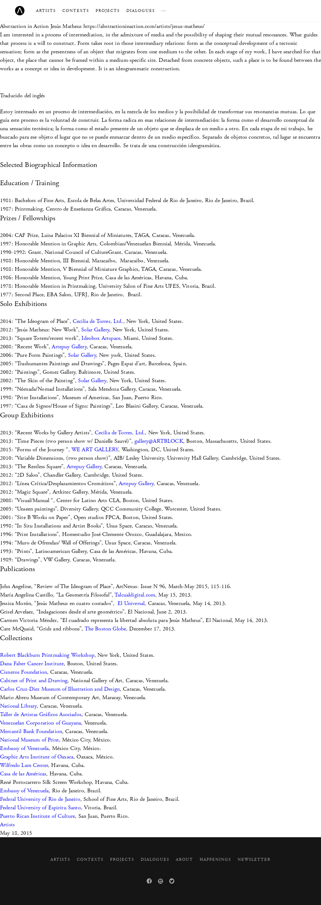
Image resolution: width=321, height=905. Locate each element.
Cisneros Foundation (23, 672)
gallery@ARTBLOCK (158, 441)
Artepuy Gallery (69, 346)
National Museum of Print (29, 739)
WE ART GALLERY (94, 449)
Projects (108, 10)
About (184, 859)
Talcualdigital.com (134, 594)
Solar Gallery (95, 329)
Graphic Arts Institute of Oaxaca (36, 756)
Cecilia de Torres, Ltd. (98, 321)
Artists (46, 10)
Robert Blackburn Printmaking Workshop (47, 655)
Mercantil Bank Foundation (31, 731)
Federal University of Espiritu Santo (40, 807)
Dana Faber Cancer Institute (32, 663)
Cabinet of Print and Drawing (33, 680)
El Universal (131, 603)
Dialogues (140, 10)
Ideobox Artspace (101, 338)
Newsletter (254, 859)
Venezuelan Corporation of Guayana (40, 722)
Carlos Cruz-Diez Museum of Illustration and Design (60, 689)
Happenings (215, 859)
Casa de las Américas (23, 773)
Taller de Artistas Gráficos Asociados (41, 714)
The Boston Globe (105, 628)
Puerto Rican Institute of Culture (37, 816)
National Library (18, 706)
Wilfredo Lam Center (24, 765)
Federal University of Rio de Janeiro (40, 799)
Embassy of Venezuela (24, 748)
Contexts (75, 10)
